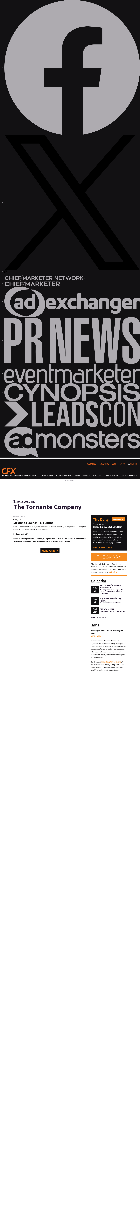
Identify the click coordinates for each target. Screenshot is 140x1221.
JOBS (122, 464)
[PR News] (72, 340)
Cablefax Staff (21, 534)
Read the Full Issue (101, 547)
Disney (67, 541)
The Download (112, 475)
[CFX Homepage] (10, 471)
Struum (39, 538)
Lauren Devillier (79, 538)
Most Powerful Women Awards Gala (110, 586)
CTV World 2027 (107, 609)
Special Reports (129, 475)
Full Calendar (97, 617)
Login (114, 464)
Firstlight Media (27, 538)
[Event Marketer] (72, 373)
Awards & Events (82, 475)
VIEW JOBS (95, 636)
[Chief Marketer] (32, 283)
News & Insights (63, 475)
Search (133, 464)
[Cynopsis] (72, 392)
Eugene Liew (30, 541)
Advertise (104, 464)
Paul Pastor (19, 541)
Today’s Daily (47, 475)
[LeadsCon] (72, 414)
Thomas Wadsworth (45, 541)
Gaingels (47, 538)
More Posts (48, 550)
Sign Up (112, 572)
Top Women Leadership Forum (111, 599)
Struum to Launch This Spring (33, 523)
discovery (59, 541)
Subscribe (91, 464)
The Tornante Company (62, 538)
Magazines (97, 475)
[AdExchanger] (72, 301)
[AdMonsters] (72, 442)
